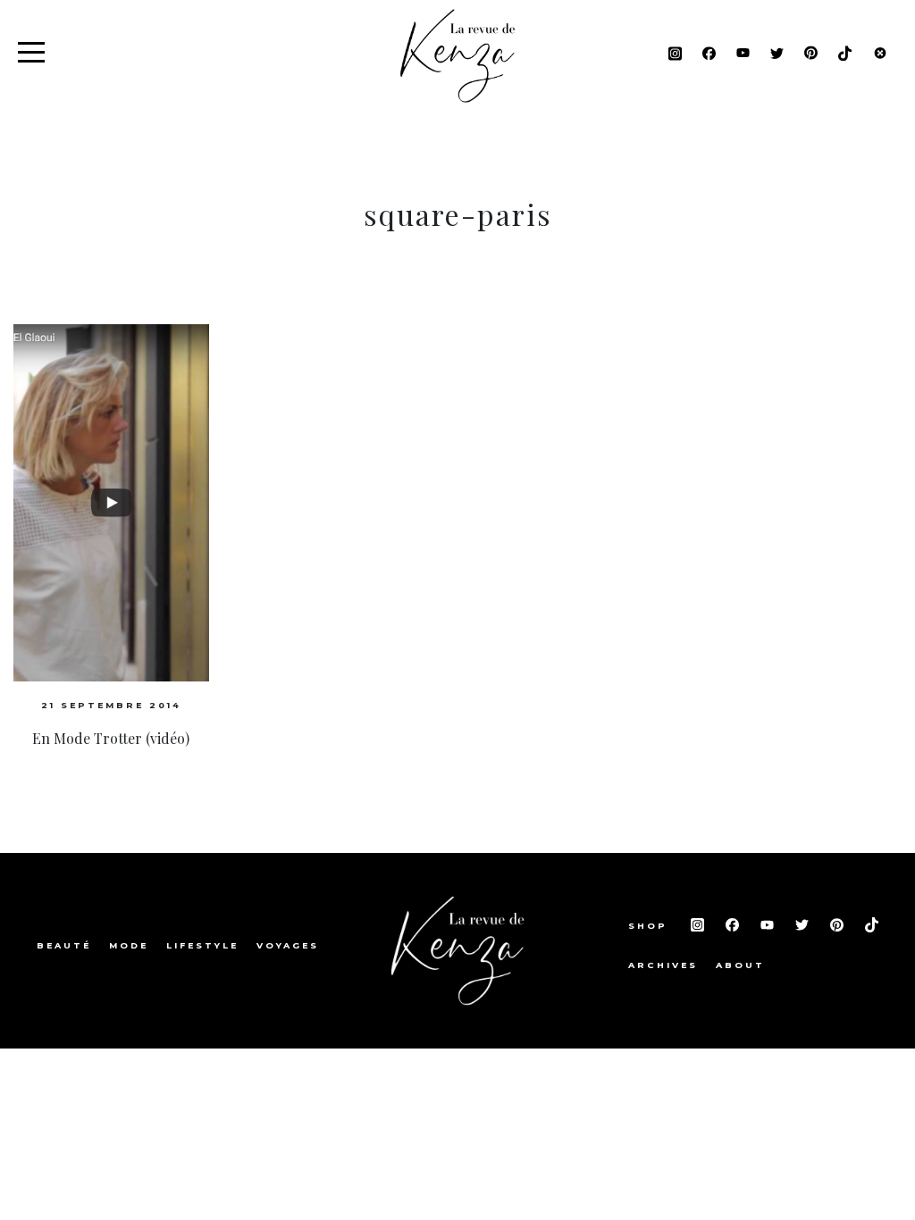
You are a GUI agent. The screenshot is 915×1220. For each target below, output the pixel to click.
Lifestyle (202, 945)
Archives (663, 965)
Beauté (64, 945)
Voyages (287, 945)
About (740, 965)
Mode (128, 945)
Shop (650, 926)
